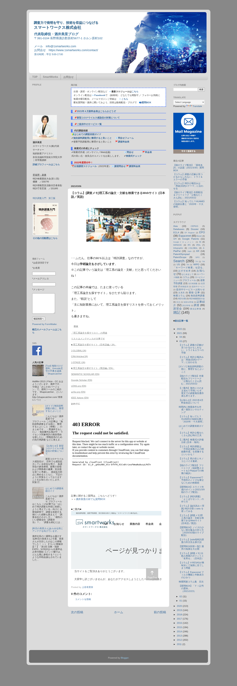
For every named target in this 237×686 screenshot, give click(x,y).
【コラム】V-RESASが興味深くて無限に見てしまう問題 (191, 565)
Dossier (195, 229)
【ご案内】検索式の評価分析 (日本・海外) (191, 441)
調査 (196, 305)
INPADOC (177, 245)
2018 (180, 614)
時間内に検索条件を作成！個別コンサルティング (191, 409)
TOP (35, 77)
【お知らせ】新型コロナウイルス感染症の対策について (54, 450)
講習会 (177, 308)
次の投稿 (77, 612)
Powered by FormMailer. (44, 324)
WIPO (196, 264)
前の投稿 (160, 612)
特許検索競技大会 (197, 299)
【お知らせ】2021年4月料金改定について (191, 401)
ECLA (176, 232)
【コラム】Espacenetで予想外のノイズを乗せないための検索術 (191, 480)
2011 (179, 644)
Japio (189, 251)
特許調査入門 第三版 (44, 198)
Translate (197, 106)
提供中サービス (198, 287)
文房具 (181, 293)
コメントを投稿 (83, 599)
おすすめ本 (184, 271)
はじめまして (187, 274)
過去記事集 (196, 309)
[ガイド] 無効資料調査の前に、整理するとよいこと (54, 408)
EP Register (190, 233)
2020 (180, 606)
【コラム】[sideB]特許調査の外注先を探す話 (191, 540)
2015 (180, 627)
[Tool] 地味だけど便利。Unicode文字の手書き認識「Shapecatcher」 (54, 371)
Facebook (99, 95)
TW (203, 261)
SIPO (197, 257)
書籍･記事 (194, 292)
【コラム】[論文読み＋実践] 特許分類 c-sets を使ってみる (191, 508)
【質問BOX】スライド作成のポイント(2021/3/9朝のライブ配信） (192, 489)
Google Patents (190, 239)
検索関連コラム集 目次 (191, 581)
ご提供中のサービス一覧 (89, 124)
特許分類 (182, 299)
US (178, 264)
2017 (180, 619)
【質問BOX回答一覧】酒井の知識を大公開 (191, 547)
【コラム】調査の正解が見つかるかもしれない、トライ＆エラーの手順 (188, 177)
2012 (180, 640)
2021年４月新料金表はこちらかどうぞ (96, 111)
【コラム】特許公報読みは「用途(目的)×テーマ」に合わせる (188, 186)
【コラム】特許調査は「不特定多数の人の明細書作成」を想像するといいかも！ (191, 450)
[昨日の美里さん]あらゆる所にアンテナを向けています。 (47, 529)
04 (181, 337)
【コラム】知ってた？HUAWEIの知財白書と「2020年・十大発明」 (189, 204)
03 (181, 341)
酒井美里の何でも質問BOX (90, 499)
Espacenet (185, 235)
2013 (180, 636)
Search (178, 261)
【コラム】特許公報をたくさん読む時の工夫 (191, 434)
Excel (199, 236)
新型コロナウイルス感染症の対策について (98, 117)
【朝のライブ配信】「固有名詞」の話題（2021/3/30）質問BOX (188, 168)
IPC (189, 245)
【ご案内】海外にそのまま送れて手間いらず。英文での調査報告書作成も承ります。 (191, 392)
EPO (202, 232)
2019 (180, 610)
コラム (186, 277)
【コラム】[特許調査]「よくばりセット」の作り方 (191, 499)
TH (196, 261)
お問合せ (68, 77)
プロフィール (189, 280)
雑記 (176, 312)
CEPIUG (194, 226)
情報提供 (184, 287)
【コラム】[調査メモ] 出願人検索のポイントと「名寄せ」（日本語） (191, 556)
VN (188, 265)
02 (181, 596)
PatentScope (179, 257)
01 (181, 601)
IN (200, 242)
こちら (135, 91)
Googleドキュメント (184, 242)
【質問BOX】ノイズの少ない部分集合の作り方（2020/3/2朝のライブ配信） (191, 531)
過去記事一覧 (181, 321)
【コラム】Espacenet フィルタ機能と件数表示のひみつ (191, 575)
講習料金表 (134, 166)
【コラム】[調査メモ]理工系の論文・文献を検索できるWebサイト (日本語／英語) (191, 519)
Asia (175, 226)
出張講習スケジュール (85, 166)
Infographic (178, 248)
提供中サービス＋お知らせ (190, 289)
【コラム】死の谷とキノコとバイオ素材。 (191, 459)
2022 (180, 329)
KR (197, 251)
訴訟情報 (186, 305)
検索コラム (179, 295)
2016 (180, 623)
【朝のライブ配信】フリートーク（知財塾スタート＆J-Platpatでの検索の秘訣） (191, 469)
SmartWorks (50, 77)
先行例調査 (193, 283)
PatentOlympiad (181, 254)
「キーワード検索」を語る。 (189, 267)
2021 (180, 333)
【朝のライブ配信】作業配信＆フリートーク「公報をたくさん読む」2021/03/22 (188, 195)
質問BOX (146, 102)
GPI (175, 239)
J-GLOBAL (193, 248)
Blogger (124, 658)
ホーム (118, 612)
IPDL (198, 245)
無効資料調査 (198, 295)
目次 (178, 302)
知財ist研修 (188, 302)
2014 (180, 631)
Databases (178, 229)
